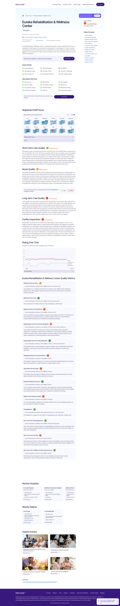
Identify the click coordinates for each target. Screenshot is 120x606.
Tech (60, 593)
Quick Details (88, 35)
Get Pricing (68, 58)
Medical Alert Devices (88, 4)
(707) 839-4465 (48, 522)
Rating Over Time (89, 49)
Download (97, 15)
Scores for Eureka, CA (91, 53)
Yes (64, 190)
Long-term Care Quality (91, 45)
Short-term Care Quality (91, 41)
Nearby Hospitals (89, 58)
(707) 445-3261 (39, 40)
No (71, 190)
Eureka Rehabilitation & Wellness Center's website (35, 37)
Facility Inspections (90, 47)
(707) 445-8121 (27, 499)
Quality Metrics (89, 51)
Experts (66, 593)
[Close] (117, 601)
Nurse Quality (88, 43)
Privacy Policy (94, 593)
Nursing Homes (57, 4)
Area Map (87, 55)
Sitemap (102, 593)
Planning (72, 593)
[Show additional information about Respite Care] (53, 74)
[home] (20, 4)
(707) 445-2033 (27, 522)
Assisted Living (67, 4)
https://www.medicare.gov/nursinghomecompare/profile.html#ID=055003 (40, 582)
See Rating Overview (88, 25)
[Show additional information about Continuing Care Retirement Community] (66, 68)
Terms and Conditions (82, 593)
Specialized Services (90, 37)
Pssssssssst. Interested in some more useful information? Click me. (107, 602)
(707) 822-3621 (48, 499)
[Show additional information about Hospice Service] (33, 74)
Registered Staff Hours (91, 39)
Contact (48, 593)
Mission (55, 593)
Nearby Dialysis (89, 60)
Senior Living (76, 4)
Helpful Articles (89, 62)
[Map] (49, 471)
